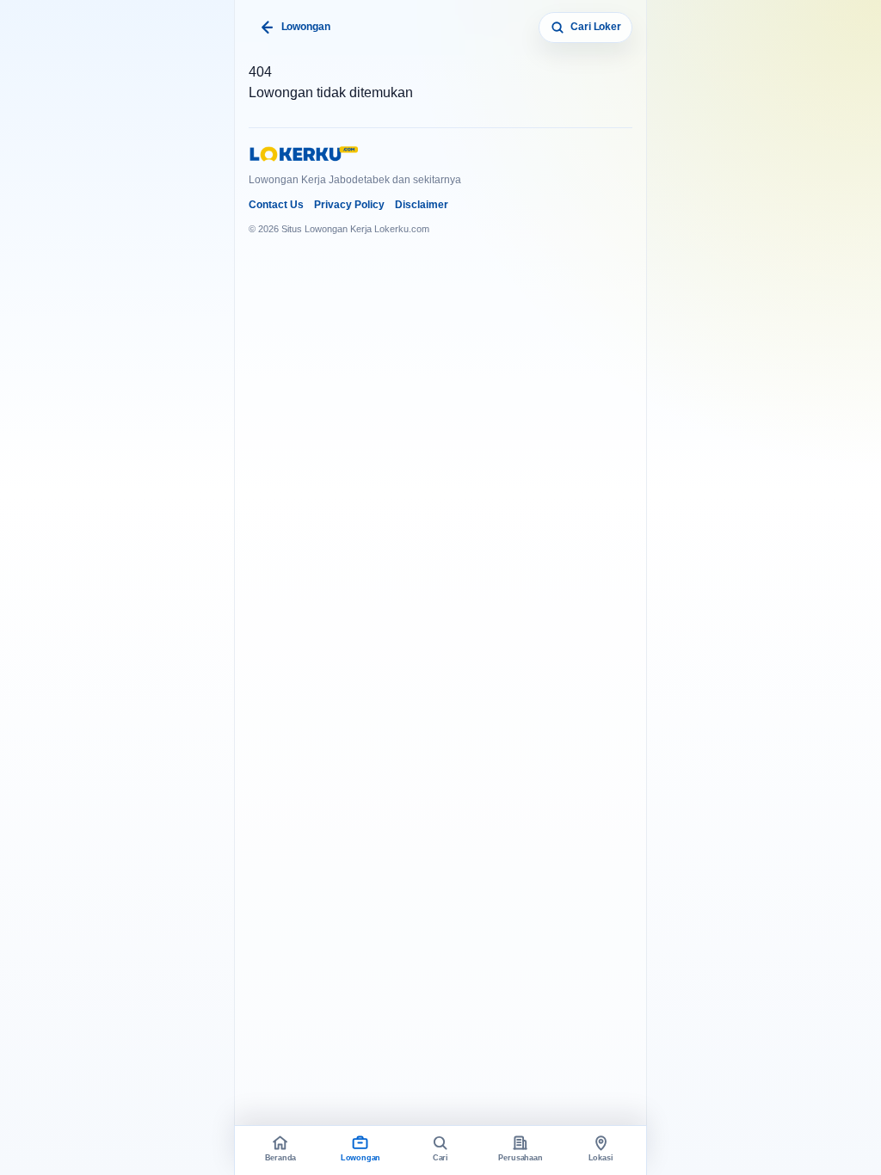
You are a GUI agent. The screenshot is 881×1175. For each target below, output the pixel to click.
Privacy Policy (349, 205)
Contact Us (276, 205)
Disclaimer (421, 205)
